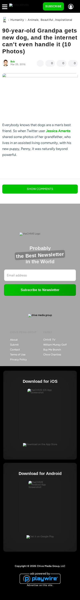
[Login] (70, 6)
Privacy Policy (18, 359)
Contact (15, 349)
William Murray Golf (55, 344)
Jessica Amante (58, 131)
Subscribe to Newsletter (40, 290)
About (14, 339)
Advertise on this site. (40, 585)
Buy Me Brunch (52, 349)
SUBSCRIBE (53, 6)
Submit (14, 344)
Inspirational (63, 20)
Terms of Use (17, 354)
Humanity (17, 20)
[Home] (4, 20)
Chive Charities (52, 354)
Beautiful (47, 20)
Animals (33, 20)
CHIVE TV (49, 339)
